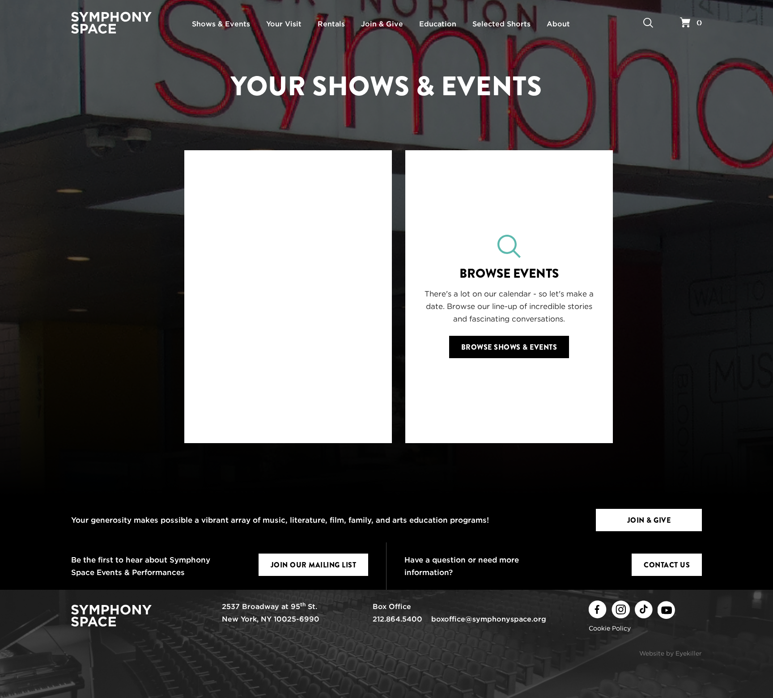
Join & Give (649, 520)
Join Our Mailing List (314, 565)
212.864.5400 (397, 619)
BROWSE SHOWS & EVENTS (509, 347)
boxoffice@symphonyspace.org (488, 619)
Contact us (667, 565)
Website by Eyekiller (670, 653)
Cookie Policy (610, 628)
